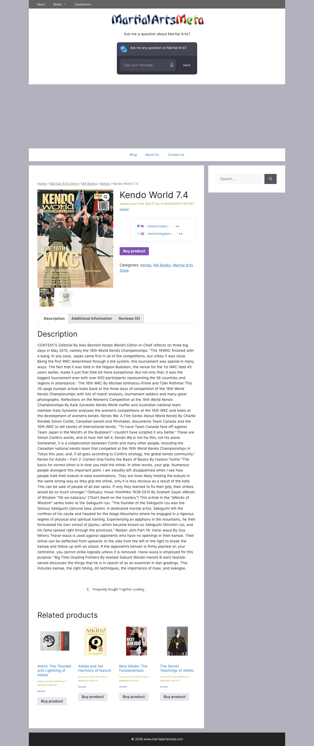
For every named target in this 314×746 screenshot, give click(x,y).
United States (157, 226)
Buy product (134, 251)
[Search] (270, 179)
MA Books (89, 184)
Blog (133, 155)
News (41, 4)
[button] (106, 197)
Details (124, 209)
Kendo (105, 184)
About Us (152, 155)
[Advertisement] (157, 116)
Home (42, 184)
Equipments (83, 4)
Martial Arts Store (64, 184)
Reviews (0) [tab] (129, 318)
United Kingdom (159, 233)
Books (58, 4)
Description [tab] (54, 318)
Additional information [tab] (91, 318)
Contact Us (176, 155)
